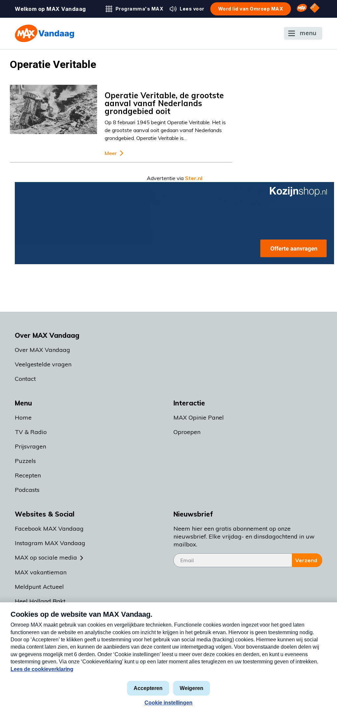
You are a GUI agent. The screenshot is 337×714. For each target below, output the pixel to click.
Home (23, 417)
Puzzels (25, 461)
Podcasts (27, 490)
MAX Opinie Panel (198, 417)
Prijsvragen (30, 446)
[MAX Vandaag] (44, 33)
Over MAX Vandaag (42, 350)
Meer (111, 153)
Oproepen (186, 432)
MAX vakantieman (40, 572)
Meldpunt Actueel (39, 586)
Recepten (28, 475)
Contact (25, 378)
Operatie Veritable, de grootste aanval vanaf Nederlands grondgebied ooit (164, 103)
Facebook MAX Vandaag (49, 528)
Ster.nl (193, 178)
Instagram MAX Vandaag (50, 543)
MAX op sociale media (46, 557)
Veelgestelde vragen (43, 364)
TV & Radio (31, 432)
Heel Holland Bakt (40, 601)
